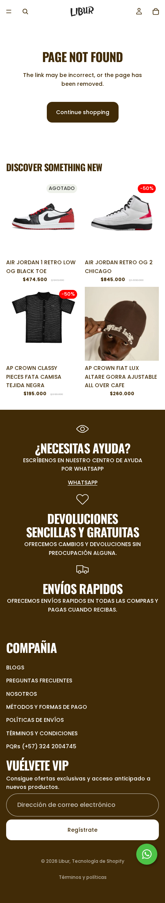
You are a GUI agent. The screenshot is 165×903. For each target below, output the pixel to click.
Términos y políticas (83, 877)
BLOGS (15, 667)
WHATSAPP (82, 482)
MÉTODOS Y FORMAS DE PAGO (46, 707)
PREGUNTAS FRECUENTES (39, 680)
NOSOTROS (21, 693)
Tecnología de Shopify (98, 861)
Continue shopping (82, 112)
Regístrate (82, 830)
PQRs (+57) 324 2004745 (41, 746)
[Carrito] (155, 11)
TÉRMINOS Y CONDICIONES (42, 733)
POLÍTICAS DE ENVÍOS (35, 720)
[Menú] (9, 11)
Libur (64, 861)
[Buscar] (25, 11)
